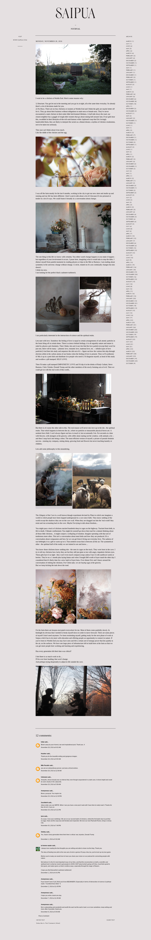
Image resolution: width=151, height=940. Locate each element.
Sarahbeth (44, 802)
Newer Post (40, 920)
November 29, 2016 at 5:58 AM (51, 784)
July (127, 44)
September (130, 65)
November (130, 63)
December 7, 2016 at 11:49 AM (51, 898)
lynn (42, 816)
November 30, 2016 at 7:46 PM (51, 825)
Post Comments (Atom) (52, 923)
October (129, 80)
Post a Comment (44, 916)
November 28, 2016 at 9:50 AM (51, 759)
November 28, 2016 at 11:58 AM (51, 771)
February (129, 56)
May (127, 49)
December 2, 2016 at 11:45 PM (51, 886)
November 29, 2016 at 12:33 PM (51, 796)
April (128, 51)
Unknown (44, 777)
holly (42, 742)
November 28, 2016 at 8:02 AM (51, 747)
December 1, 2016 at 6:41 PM (50, 873)
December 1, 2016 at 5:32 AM (50, 839)
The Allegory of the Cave (45, 515)
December (130, 61)
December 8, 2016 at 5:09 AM (50, 912)
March (128, 41)
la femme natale (46, 845)
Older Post (111, 920)
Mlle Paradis (45, 765)
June (128, 46)
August (129, 84)
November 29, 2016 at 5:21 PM (51, 810)
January (129, 58)
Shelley (43, 832)
